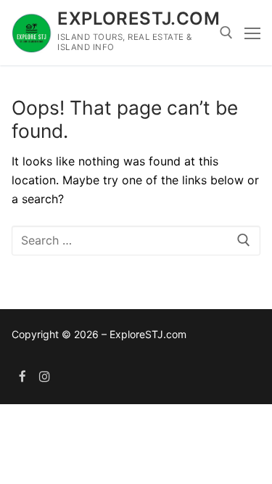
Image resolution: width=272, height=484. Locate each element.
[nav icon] (252, 32)
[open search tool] (226, 32)
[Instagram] (45, 376)
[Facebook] (23, 376)
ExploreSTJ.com (138, 18)
